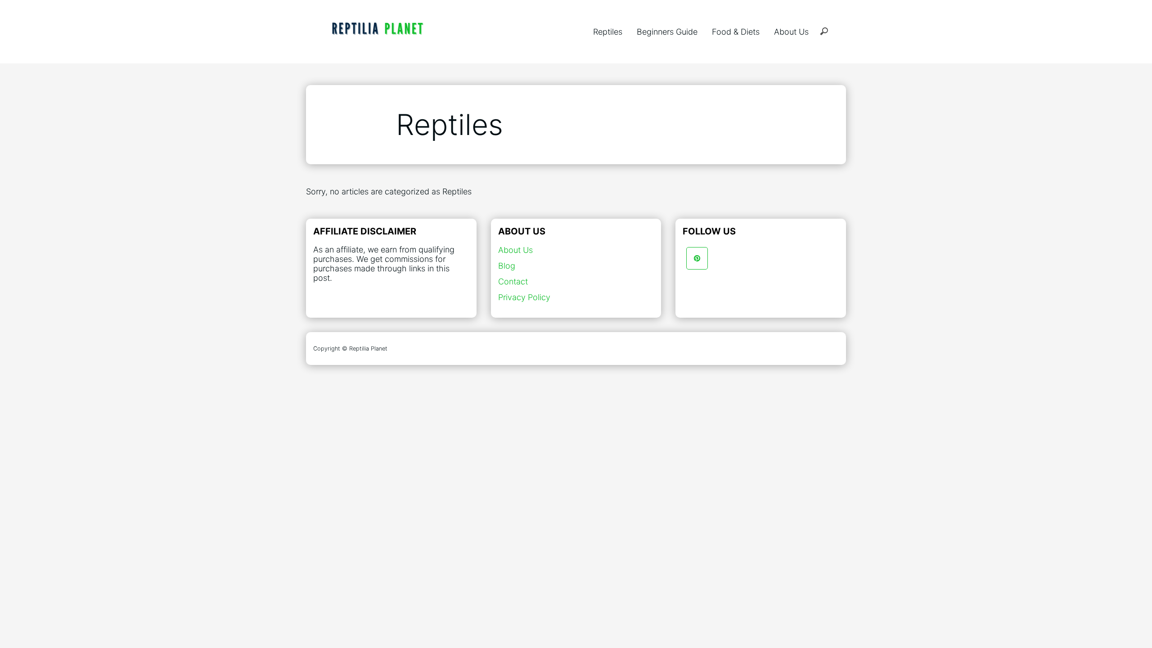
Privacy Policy (524, 297)
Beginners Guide (667, 31)
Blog (506, 265)
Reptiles (607, 31)
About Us (791, 31)
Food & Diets (736, 31)
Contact (513, 281)
